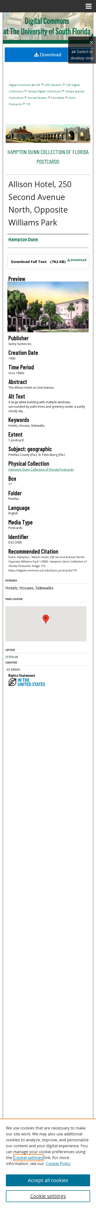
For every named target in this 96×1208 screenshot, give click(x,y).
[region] (48, 1163)
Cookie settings (28, 1157)
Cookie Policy (58, 1163)
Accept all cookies (48, 1180)
